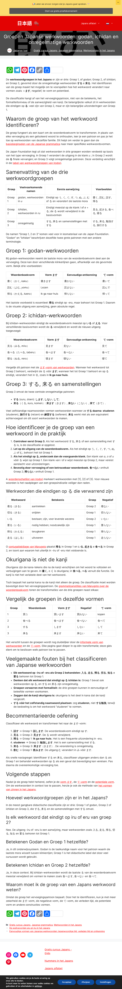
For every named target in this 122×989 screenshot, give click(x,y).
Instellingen (105, 982)
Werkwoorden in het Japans (99, 50)
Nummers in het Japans (59, 960)
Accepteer (66, 982)
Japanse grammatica (70, 50)
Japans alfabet (88, 23)
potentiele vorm (104, 781)
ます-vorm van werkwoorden (57, 367)
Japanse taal (20, 50)
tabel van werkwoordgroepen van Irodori (37, 163)
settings (38, 986)
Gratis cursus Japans (45, 50)
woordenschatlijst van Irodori (25, 479)
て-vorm (35, 645)
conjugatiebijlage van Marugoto (27, 546)
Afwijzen (86, 982)
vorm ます (66, 781)
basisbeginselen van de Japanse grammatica (33, 144)
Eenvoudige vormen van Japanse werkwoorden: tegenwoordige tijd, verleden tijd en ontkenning (57, 931)
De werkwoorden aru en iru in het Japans (29, 928)
